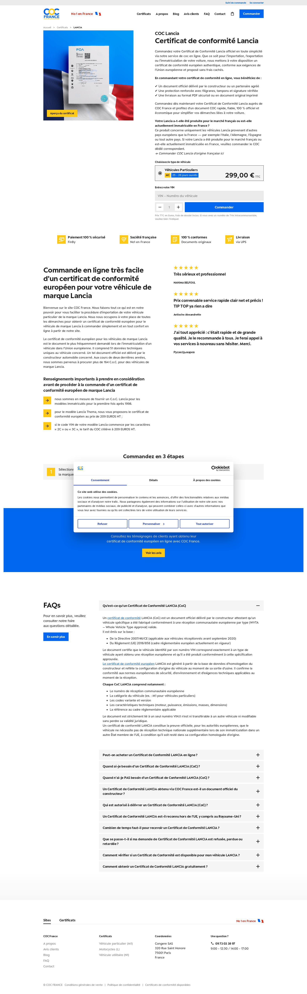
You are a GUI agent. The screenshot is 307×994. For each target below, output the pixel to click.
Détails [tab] (153, 480)
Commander (251, 13)
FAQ (206, 13)
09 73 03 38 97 (225, 943)
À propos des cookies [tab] (206, 480)
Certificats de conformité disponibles (167, 984)
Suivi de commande (235, 2)
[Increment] (178, 207)
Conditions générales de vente (84, 984)
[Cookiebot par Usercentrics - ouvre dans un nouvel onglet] (214, 468)
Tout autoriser (204, 523)
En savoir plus (56, 636)
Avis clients (191, 13)
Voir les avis (153, 552)
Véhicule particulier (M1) (116, 943)
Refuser (102, 523)
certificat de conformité (124, 617)
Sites (47, 920)
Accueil (47, 27)
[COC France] (51, 13)
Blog (176, 13)
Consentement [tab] (100, 480)
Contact (219, 13)
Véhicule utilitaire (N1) (114, 955)
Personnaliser (151, 523)
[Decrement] (159, 207)
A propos (162, 13)
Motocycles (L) (109, 949)
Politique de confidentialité (123, 984)
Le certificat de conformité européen (129, 663)
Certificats (144, 13)
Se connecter (257, 2)
